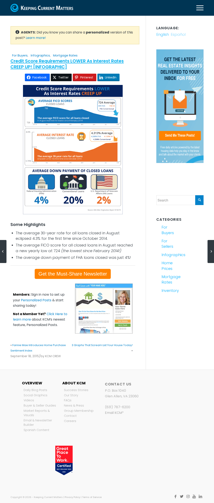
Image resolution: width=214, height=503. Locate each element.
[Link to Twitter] (181, 496)
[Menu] (199, 8)
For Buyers (20, 55)
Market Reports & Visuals (37, 413)
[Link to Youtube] (194, 496)
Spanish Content (36, 430)
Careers (70, 421)
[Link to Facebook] (175, 496)
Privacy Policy (72, 497)
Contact (70, 416)
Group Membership (79, 411)
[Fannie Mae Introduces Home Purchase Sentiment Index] (3, 251)
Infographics (40, 55)
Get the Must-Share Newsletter (72, 274)
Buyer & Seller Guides (40, 405)
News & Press (74, 405)
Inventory (170, 290)
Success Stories (76, 390)
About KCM (73, 383)
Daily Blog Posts (35, 390)
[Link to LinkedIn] (200, 496)
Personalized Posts (36, 300)
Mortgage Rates (65, 55)
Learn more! (36, 37)
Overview (32, 383)
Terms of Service (92, 497)
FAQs (67, 400)
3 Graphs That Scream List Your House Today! (102, 345)
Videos (29, 400)
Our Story (71, 395)
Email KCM (113, 412)
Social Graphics (35, 395)
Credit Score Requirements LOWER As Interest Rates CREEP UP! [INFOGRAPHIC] (67, 64)
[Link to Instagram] (188, 496)
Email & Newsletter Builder (38, 422)
